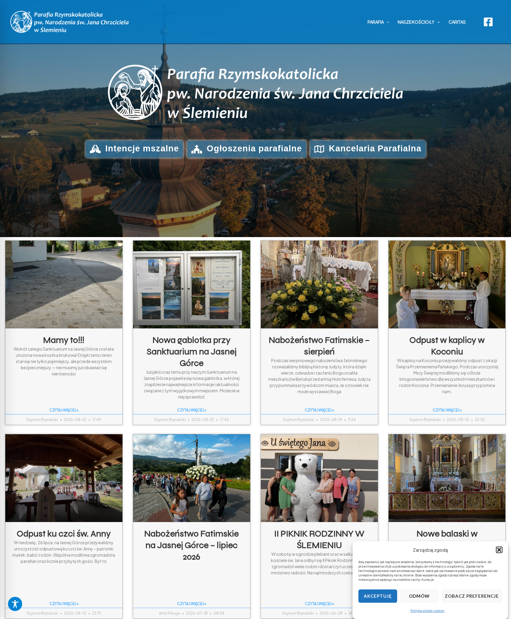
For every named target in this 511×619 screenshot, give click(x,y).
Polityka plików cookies (427, 610)
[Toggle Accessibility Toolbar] (15, 604)
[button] (499, 550)
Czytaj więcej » (63, 410)
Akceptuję (378, 596)
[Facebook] (488, 21)
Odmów (419, 596)
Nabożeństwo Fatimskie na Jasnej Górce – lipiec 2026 (192, 545)
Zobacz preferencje (472, 596)
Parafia (376, 22)
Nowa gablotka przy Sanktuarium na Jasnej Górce (192, 351)
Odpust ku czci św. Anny (64, 533)
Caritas (457, 22)
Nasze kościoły (416, 22)
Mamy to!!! (64, 340)
